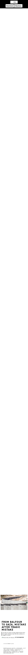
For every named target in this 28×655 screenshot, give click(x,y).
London (21, 651)
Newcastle (15, 652)
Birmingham (7, 648)
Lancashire (10, 649)
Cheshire (19, 648)
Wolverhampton (9, 653)
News (21, 652)
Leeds (12, 650)
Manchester (7, 652)
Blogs (13, 648)
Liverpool (14, 651)
